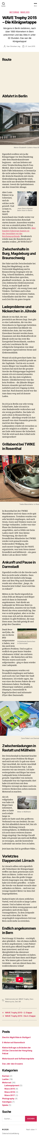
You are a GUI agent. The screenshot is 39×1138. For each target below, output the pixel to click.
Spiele (5, 1105)
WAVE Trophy (24, 999)
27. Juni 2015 (30, 46)
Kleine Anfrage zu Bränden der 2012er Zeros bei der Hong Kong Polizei (17, 1050)
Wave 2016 (9, 1092)
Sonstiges (7, 1102)
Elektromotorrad (11, 999)
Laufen (5, 1079)
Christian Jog (15, 46)
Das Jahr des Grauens (12, 1064)
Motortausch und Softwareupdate (18, 1058)
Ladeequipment (11, 1085)
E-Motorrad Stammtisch (13, 1042)
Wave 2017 (9, 1095)
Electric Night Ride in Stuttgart (16, 1037)
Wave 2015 (25, 12)
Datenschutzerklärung (10, 1133)
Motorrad (14, 12)
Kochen (5, 1076)
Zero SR (18, 1002)
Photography (8, 1098)
